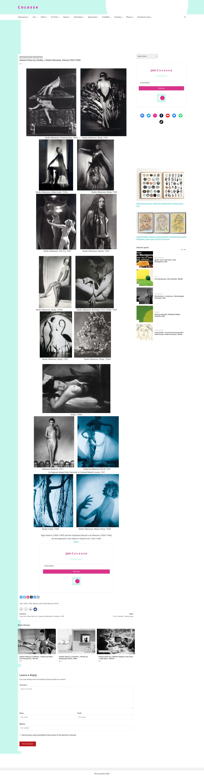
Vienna (56, 603)
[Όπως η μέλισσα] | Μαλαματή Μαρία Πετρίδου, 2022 (167, 297)
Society (117, 17)
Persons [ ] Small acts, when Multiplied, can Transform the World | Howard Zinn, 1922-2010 (169, 333)
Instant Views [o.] (25, 57)
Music (66, 17)
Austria (35, 603)
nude (40, 603)
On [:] (156, 258)
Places (129, 17)
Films (43, 17)
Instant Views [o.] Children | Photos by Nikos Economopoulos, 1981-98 (36, 658)
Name (21, 713)
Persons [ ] (158, 329)
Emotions (78, 17)
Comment (23, 685)
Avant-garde (38, 57)
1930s (30, 603)
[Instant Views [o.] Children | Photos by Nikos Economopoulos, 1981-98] (37, 641)
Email (79, 713)
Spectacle (92, 17)
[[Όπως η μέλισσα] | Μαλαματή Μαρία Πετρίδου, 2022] (145, 295)
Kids (35, 651)
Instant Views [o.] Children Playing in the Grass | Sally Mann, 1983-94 (115, 658)
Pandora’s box (143, 17)
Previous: (41, 615)
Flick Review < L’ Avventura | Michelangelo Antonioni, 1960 (169, 279)
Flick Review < (159, 276)
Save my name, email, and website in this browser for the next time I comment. (49, 735)
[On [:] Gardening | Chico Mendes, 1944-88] (145, 259)
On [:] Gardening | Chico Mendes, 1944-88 (168, 261)
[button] (185, 17)
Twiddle (105, 17)
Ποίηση (157, 294)
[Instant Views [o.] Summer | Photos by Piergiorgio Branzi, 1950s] (76, 641)
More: (76, 542)
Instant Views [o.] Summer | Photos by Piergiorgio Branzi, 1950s (73, 658)
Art (34, 17)
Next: (123, 615)
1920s (25, 603)
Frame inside (159, 312)
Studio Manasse (47, 603)
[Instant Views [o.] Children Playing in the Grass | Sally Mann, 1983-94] (116, 641)
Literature (23, 17)
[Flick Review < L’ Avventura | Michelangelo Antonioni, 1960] (145, 277)
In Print (54, 17)
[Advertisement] (102, 36)
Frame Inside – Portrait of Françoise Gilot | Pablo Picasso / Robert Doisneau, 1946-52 (169, 315)
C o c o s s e (28, 7)
